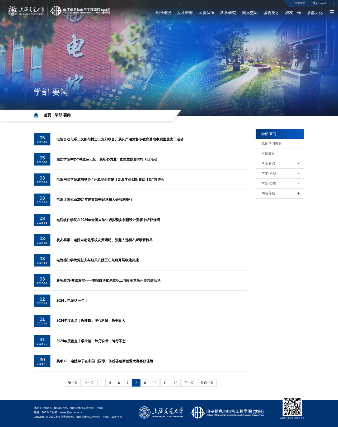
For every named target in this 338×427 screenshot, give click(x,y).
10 (155, 382)
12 (175, 382)
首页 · (49, 115)
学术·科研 (268, 173)
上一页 (89, 382)
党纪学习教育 (271, 143)
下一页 (189, 382)
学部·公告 (268, 183)
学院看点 (268, 164)
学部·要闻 (63, 115)
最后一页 (207, 382)
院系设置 (300, 3)
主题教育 (268, 153)
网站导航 (268, 193)
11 (165, 382)
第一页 (72, 382)
